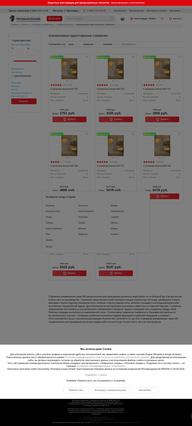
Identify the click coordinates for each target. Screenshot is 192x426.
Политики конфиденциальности (81, 357)
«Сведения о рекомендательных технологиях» (100, 366)
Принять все (76, 390)
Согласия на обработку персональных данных (125, 357)
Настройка (145, 390)
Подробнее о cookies (96, 375)
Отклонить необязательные (110, 390)
